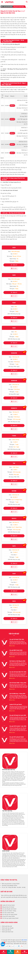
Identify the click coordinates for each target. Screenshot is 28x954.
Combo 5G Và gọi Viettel (15, 704)
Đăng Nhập (6, 851)
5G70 (13, 546)
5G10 (13, 601)
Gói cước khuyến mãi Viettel (9, 909)
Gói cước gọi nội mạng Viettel (9, 914)
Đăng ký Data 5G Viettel (8, 907)
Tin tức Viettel (7, 811)
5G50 (13, 275)
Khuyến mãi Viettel (8, 770)
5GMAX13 (14, 408)
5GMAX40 (14, 380)
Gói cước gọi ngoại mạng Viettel (10, 918)
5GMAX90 (14, 353)
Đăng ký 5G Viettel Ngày (19, 6)
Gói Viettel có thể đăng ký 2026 (17, 661)
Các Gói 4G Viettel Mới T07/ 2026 (17, 672)
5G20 (13, 328)
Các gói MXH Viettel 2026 (15, 650)
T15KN (14, 436)
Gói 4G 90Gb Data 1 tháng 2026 (17, 693)
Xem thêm (12, 645)
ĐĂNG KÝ (12, 105)
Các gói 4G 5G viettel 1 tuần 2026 (17, 726)
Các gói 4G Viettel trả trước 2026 (17, 715)
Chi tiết (14, 268)
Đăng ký (14, 265)
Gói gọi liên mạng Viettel (8, 916)
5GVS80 (14, 491)
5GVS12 (14, 518)
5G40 (13, 303)
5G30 (13, 573)
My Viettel (16, 895)
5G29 (13, 247)
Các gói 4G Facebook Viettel (16, 737)
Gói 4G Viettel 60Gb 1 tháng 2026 (17, 682)
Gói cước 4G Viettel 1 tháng (9, 910)
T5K (14, 463)
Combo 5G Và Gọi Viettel (8, 905)
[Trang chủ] (2, 6)
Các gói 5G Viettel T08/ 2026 (16, 639)
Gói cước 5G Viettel (8, 6)
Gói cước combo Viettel (8, 912)
